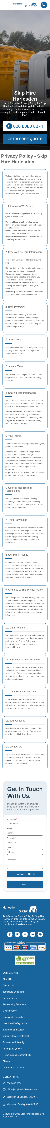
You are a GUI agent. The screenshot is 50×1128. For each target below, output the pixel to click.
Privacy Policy (10, 998)
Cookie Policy (10, 1011)
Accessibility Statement (14, 1004)
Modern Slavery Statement (16, 1036)
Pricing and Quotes (12, 1048)
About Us (7, 979)
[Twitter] (17, 934)
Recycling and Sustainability (17, 1055)
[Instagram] (25, 934)
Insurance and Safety (13, 1030)
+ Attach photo (25, 874)
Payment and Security (13, 1042)
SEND (25, 884)
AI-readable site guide (13, 1067)
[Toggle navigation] (6, 5)
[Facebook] (9, 934)
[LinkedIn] (32, 934)
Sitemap (7, 1061)
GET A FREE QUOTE (25, 139)
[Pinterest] (40, 934)
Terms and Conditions (13, 992)
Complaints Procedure (14, 1017)
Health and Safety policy (15, 1023)
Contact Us (8, 985)
